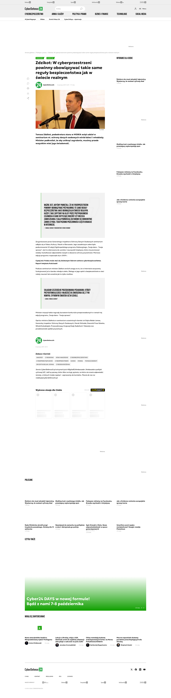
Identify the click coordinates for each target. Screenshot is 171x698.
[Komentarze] (28, 83)
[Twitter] (131, 669)
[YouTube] (144, 669)
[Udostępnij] (28, 98)
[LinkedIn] (140, 669)
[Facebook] (136, 669)
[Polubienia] (28, 78)
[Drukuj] (28, 88)
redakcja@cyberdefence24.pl (46, 378)
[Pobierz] (28, 93)
